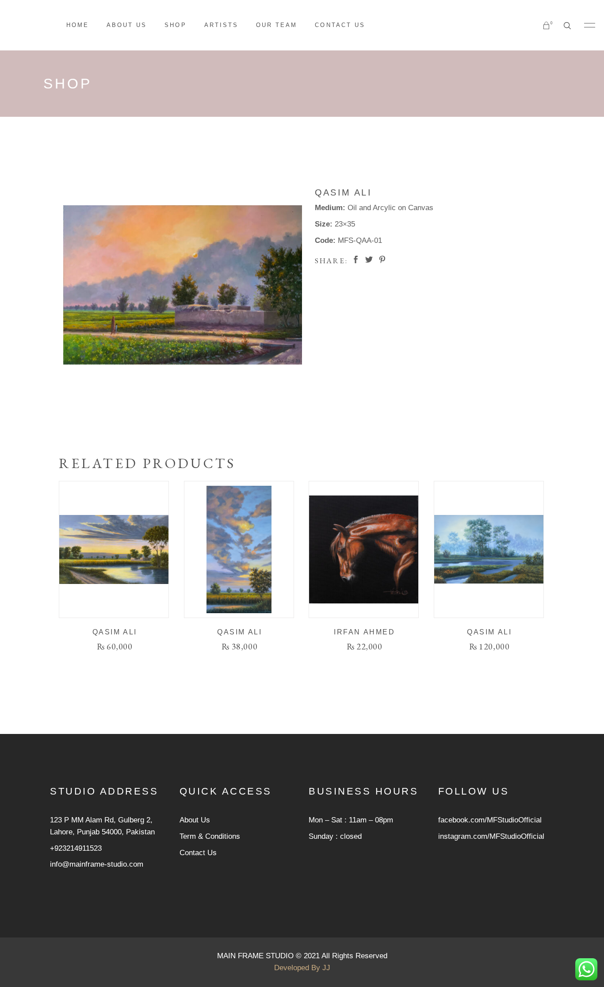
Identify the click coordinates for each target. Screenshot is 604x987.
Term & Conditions (210, 836)
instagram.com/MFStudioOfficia (490, 836)
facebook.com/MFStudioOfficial (490, 820)
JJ (326, 968)
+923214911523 (76, 848)
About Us (195, 820)
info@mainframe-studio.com (96, 864)
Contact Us (198, 853)
